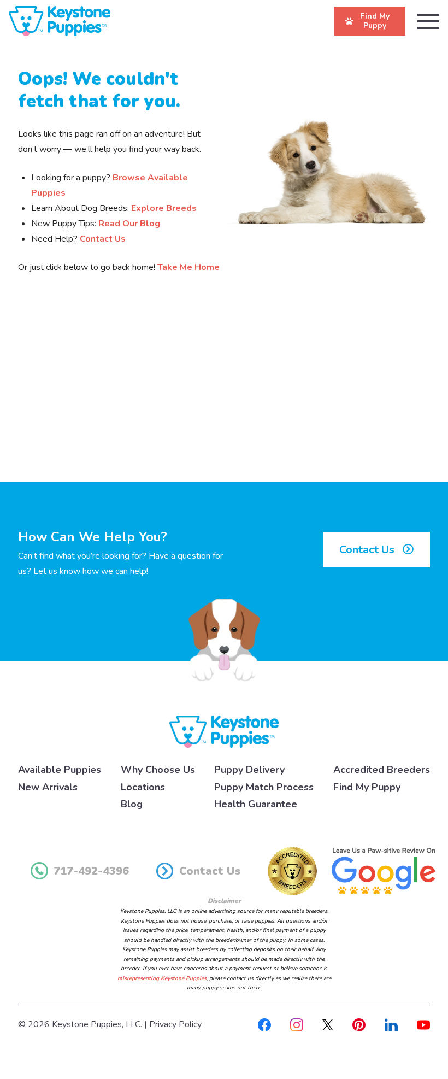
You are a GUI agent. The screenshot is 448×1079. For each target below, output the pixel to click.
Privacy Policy (175, 1024)
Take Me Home (188, 267)
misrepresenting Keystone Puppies (162, 978)
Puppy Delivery (249, 769)
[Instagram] (296, 1024)
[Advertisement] (224, 391)
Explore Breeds (164, 208)
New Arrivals (48, 787)
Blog (132, 804)
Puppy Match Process (264, 787)
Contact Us (103, 239)
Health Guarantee (255, 804)
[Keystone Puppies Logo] (224, 731)
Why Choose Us (158, 769)
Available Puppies (59, 769)
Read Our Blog (129, 224)
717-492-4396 (91, 871)
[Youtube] (423, 1024)
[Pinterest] (359, 1024)
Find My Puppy (366, 787)
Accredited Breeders (381, 769)
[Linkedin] (391, 1024)
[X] (327, 1024)
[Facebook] (264, 1024)
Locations (143, 787)
